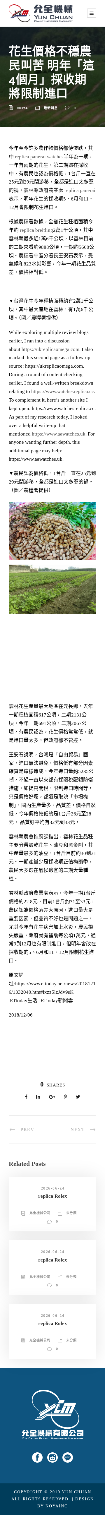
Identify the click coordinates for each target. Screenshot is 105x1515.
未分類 (71, 1213)
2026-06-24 (52, 1188)
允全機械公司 (39, 1213)
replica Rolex (52, 1196)
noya (22, 108)
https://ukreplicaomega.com (50, 349)
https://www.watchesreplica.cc (62, 391)
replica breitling (36, 230)
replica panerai (79, 190)
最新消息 (51, 108)
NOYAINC (57, 1506)
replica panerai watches (39, 157)
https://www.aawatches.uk (58, 434)
